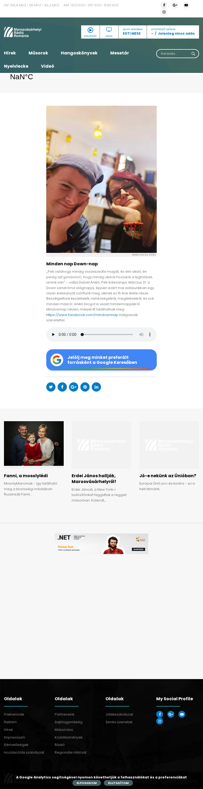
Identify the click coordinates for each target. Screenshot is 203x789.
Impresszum (14, 737)
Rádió (60, 744)
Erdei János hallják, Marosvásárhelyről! (94, 479)
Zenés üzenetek (118, 722)
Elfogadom (87, 783)
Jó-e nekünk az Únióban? (167, 476)
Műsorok (38, 53)
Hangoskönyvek (79, 53)
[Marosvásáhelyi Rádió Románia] (34, 32)
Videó (47, 66)
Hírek (10, 53)
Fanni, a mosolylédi (26, 476)
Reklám (10, 722)
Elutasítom (118, 783)
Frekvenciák (14, 714)
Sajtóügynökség (68, 722)
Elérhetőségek (16, 744)
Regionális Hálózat (70, 752)
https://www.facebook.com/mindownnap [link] (82, 315)
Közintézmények (68, 737)
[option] (101, 543)
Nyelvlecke (16, 66)
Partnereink (64, 714)
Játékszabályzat (119, 714)
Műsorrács (64, 729)
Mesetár (119, 53)
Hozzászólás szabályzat (24, 752)
